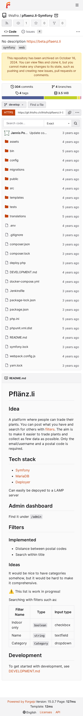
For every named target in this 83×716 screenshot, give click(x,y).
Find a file (37, 104)
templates (17, 197)
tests (13, 207)
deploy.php (18, 263)
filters (49, 429)
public (14, 179)
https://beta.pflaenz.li (44, 41)
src (12, 188)
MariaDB (22, 476)
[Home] (8, 5)
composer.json (20, 244)
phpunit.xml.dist (21, 328)
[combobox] (58, 123)
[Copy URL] (69, 112)
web (22, 47)
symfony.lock (19, 346)
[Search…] (76, 123)
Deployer (23, 482)
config (14, 160)
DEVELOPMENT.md (23, 272)
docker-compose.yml (24, 281)
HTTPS (8, 112)
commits (24, 86)
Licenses (46, 712)
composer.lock (20, 253)
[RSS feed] (7, 23)
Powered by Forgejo (21, 701)
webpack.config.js (22, 356)
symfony (9, 47)
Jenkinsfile (17, 291)
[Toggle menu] (77, 5)
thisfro (14, 15)
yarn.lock (16, 365)
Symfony (23, 470)
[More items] (78, 31)
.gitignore (16, 235)
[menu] (77, 112)
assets (14, 141)
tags (23, 93)
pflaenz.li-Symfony (37, 15)
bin (12, 151)
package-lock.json (23, 300)
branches (63, 86)
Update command (42, 133)
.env (13, 225)
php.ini (14, 318)
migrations (17, 169)
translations (18, 216)
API (58, 712)
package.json (19, 309)
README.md (18, 337)
